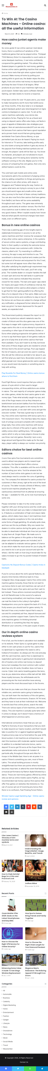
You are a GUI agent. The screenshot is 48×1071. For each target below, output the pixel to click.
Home (5, 13)
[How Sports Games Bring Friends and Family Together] (35, 905)
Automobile (7, 994)
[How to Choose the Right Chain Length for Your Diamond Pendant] (35, 933)
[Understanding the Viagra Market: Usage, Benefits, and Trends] (35, 840)
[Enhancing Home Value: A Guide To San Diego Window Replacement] (12, 960)
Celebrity (6, 1001)
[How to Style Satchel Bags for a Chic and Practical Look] (12, 866)
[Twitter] (11, 806)
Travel (5, 1045)
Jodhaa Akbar (31, 883)
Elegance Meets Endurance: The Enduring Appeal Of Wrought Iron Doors (35, 972)
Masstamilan (8, 1049)
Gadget (6, 1020)
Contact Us (24, 1062)
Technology (7, 1034)
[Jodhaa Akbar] (35, 870)
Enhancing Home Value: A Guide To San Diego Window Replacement (12, 970)
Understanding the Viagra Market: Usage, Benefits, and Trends (34, 851)
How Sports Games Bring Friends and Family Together (35, 915)
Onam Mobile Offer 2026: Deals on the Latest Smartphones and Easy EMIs (10, 917)
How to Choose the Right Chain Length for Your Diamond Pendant (35, 944)
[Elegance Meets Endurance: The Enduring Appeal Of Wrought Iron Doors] (35, 960)
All (4, 991)
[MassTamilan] (11, 5)
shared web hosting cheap (40, 1058)
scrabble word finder (36, 1058)
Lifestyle (6, 1023)
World (5, 1038)
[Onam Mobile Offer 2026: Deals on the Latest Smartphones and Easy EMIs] (12, 905)
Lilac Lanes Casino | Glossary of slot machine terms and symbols (10, 838)
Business (6, 998)
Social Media (8, 1041)
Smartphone (7, 1031)
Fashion (6, 1016)
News (5, 1027)
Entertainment (8, 1012)
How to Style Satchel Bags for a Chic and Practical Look (10, 876)
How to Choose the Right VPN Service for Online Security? (11, 944)
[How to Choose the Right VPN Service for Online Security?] (12, 933)
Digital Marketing (9, 1005)
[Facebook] (6, 806)
